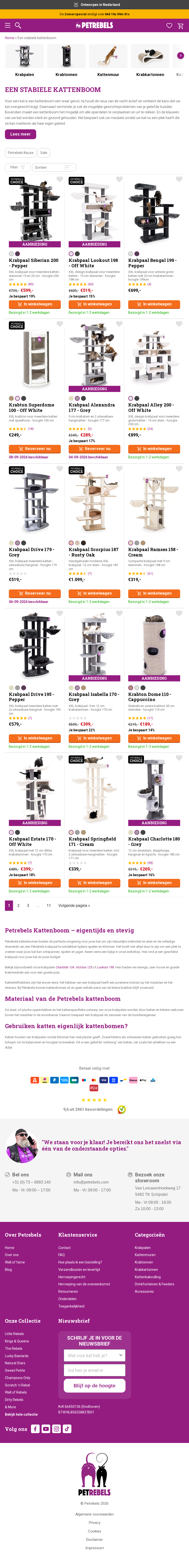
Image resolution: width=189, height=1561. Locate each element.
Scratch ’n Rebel (17, 1385)
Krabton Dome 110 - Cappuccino (149, 697)
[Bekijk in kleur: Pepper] (17, 253)
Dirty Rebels (14, 1400)
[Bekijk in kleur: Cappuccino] (11, 398)
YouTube (46, 1429)
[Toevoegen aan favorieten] (59, 179)
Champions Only (17, 1378)
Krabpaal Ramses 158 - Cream (153, 552)
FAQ (61, 1255)
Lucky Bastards (17, 1356)
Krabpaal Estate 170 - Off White (32, 841)
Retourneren (68, 1291)
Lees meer (20, 134)
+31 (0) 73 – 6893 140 (31, 1182)
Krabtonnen (144, 1262)
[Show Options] (120, 1355)
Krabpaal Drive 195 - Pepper (31, 697)
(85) (31, 284)
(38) (150, 863)
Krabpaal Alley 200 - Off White (151, 407)
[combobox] (93, 1355)
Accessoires (144, 1291)
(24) (150, 429)
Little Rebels (14, 1334)
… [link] (38, 905)
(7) (90, 573)
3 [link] (28, 905)
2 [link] (18, 905)
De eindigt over (94, 14)
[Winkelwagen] (180, 25)
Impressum (94, 1548)
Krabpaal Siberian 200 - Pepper (33, 263)
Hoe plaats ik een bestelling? (80, 1262)
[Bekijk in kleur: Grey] (77, 398)
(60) (91, 284)
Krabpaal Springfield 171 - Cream (92, 841)
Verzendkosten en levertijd (79, 1270)
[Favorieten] (169, 26)
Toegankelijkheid (71, 1306)
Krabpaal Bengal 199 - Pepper (152, 263)
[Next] (180, 55)
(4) (149, 284)
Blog (8, 1270)
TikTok (67, 1429)
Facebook (35, 1429)
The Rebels (13, 1349)
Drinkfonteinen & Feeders (154, 1284)
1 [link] (9, 905)
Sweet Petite (15, 1370)
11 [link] (49, 905)
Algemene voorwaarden (94, 1514)
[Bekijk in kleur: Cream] (71, 398)
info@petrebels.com (91, 1182)
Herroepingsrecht (71, 1277)
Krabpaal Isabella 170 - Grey (94, 697)
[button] (7, 26)
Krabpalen (143, 1248)
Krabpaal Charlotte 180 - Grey (154, 841)
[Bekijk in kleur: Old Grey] (77, 542)
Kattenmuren (145, 1255)
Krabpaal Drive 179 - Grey (31, 552)
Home (9, 38)
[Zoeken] (18, 25)
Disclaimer (94, 1539)
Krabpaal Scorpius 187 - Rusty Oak (94, 552)
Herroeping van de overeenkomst (84, 1284)
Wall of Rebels (16, 1392)
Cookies (94, 1531)
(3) (90, 429)
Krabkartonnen (146, 1270)
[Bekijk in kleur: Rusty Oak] (71, 542)
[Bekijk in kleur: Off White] (11, 253)
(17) (150, 718)
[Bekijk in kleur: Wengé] (83, 542)
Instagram (56, 1429)
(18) (31, 429)
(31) (150, 573)
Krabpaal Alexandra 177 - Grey (92, 407)
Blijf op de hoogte (94, 1385)
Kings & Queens (17, 1341)
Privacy (94, 1522)
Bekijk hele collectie (21, 1414)
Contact (64, 1248)
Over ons (12, 1255)
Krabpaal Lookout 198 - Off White (93, 263)
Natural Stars (15, 1363)
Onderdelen (67, 1299)
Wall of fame (15, 1262)
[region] (94, 65)
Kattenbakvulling (148, 1277)
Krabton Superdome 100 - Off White (31, 407)
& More (10, 1407)
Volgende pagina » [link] (74, 905)
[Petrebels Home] (94, 1474)
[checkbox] (20, 153)
